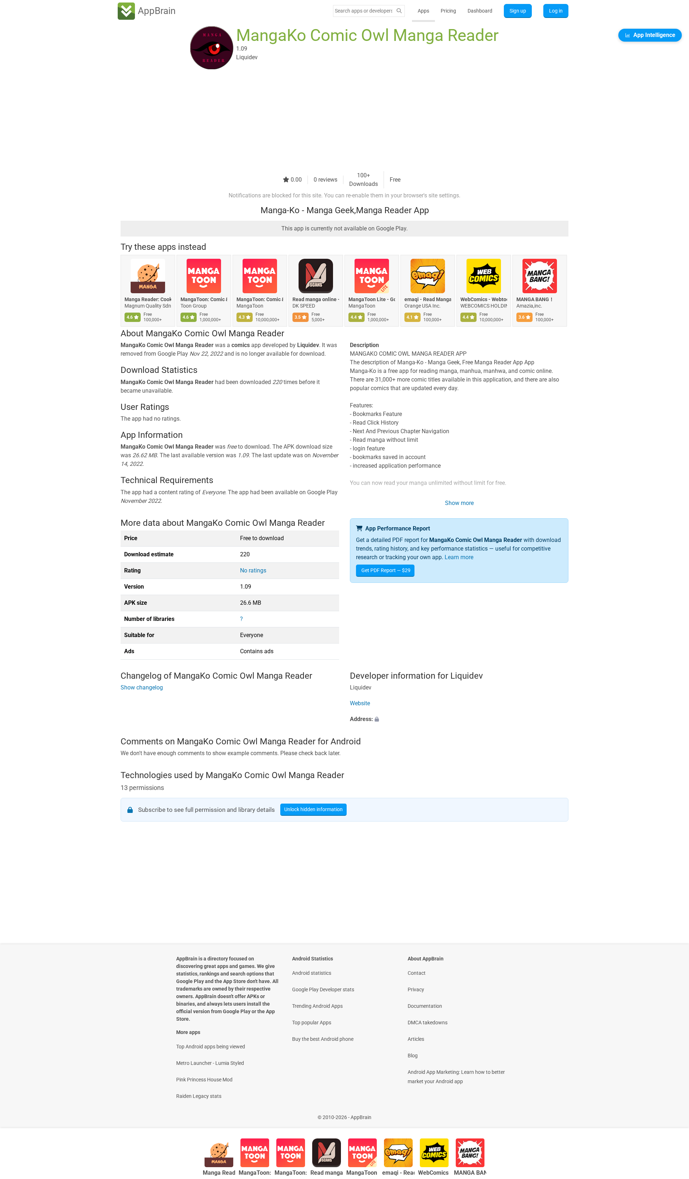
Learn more (459, 557)
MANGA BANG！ (535, 299)
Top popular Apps (311, 1022)
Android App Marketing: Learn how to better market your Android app (456, 1076)
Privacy (416, 989)
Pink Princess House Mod (204, 1079)
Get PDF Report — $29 (386, 570)
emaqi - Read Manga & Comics (427, 299)
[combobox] (363, 10)
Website (360, 703)
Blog (413, 1055)
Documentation (425, 1006)
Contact (417, 973)
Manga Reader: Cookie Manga (148, 299)
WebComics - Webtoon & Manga (483, 299)
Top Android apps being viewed (210, 1046)
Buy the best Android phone (322, 1039)
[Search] (399, 11)
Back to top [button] (671, 1113)
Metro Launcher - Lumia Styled (210, 1063)
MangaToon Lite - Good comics (371, 299)
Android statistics (311, 973)
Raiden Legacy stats (198, 1096)
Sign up (518, 11)
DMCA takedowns (427, 1022)
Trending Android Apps (317, 1006)
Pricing (448, 11)
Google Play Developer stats (323, 989)
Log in (556, 11)
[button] (459, 719)
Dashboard (480, 11)
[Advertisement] (336, 121)
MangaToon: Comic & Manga (204, 299)
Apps (423, 11)
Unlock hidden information (313, 809)
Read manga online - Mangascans (315, 299)
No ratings (253, 570)
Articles (416, 1039)
